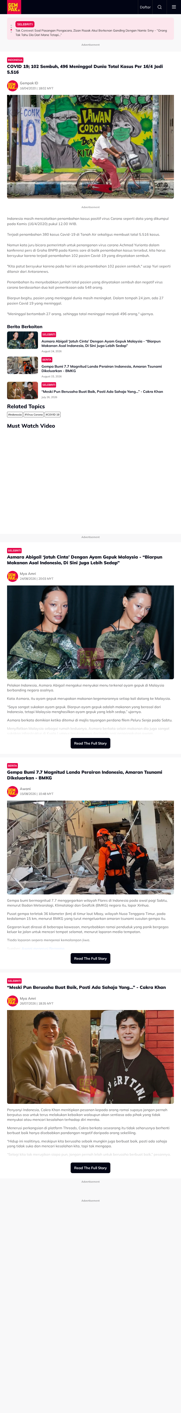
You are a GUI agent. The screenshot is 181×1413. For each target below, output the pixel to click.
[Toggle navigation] (174, 7)
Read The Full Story (90, 743)
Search (160, 7)
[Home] (14, 7)
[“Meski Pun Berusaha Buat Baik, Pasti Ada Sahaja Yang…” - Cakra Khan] (22, 390)
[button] (11, 25)
